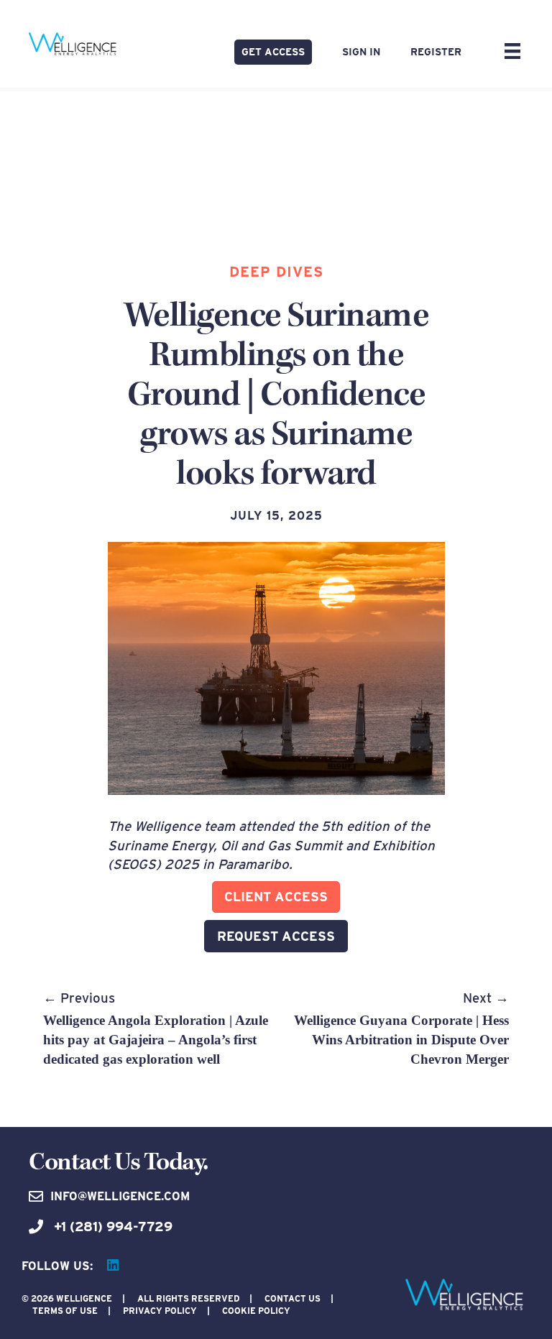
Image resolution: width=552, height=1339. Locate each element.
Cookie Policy (256, 1310)
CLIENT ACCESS (276, 896)
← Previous (155, 1028)
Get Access (273, 51)
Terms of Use (65, 1310)
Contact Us (292, 1298)
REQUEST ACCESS (276, 936)
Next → (401, 1028)
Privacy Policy (160, 1310)
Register (435, 51)
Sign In (361, 51)
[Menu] (512, 51)
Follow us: (57, 1266)
